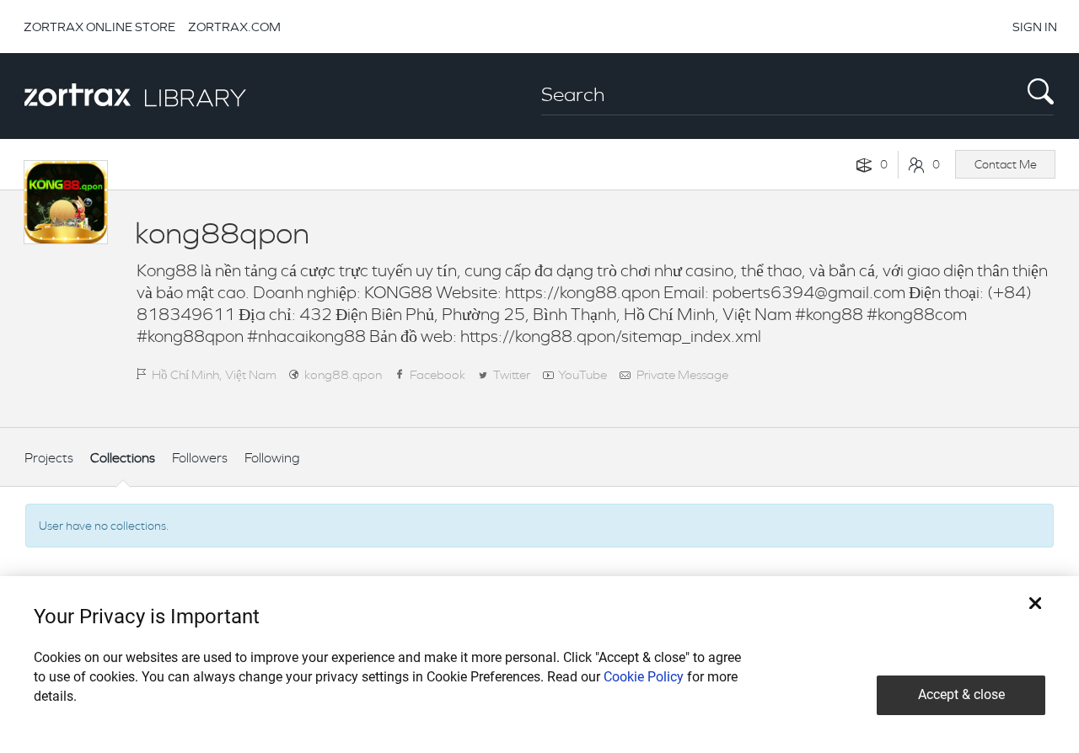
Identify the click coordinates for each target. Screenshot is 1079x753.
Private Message (682, 374)
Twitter (511, 374)
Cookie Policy (644, 677)
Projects (48, 458)
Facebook (437, 374)
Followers (200, 458)
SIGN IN (1034, 26)
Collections (122, 458)
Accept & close (961, 694)
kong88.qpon (343, 374)
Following (272, 458)
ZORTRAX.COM (234, 26)
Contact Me (1005, 164)
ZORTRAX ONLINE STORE (99, 26)
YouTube (582, 374)
